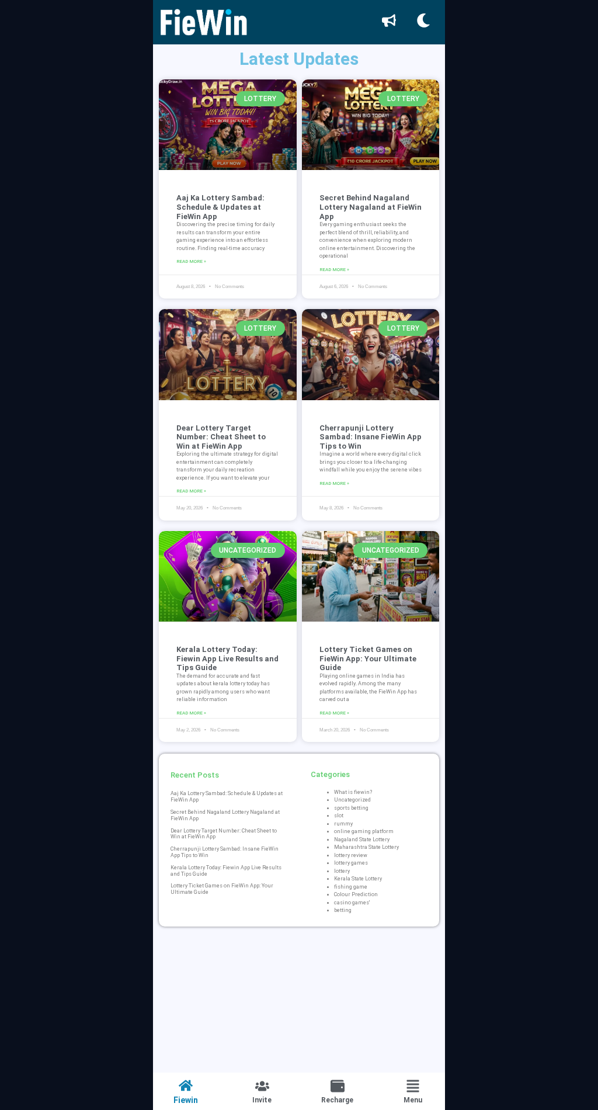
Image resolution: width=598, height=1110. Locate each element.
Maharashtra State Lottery (366, 847)
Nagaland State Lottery (362, 839)
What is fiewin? (353, 792)
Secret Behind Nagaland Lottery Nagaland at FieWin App (370, 206)
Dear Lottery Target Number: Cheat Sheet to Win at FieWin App (221, 437)
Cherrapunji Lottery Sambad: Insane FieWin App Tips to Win (370, 437)
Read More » (191, 261)
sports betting (351, 808)
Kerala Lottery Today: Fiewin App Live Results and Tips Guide (227, 658)
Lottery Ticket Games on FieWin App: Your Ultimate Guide (367, 658)
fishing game (350, 887)
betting (343, 910)
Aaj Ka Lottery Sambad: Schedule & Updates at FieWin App (220, 206)
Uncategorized (352, 800)
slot (338, 815)
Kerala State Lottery (358, 879)
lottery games (351, 863)
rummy (343, 824)
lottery (342, 871)
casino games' (352, 903)
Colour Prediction (356, 894)
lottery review (350, 855)
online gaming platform (364, 831)
